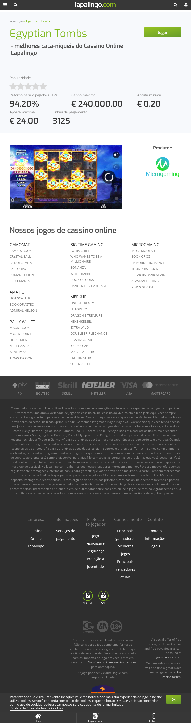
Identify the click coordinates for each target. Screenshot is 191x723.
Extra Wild (79, 327)
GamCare (94, 662)
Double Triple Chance (88, 333)
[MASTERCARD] (160, 385)
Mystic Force (21, 333)
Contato (155, 530)
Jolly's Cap (79, 345)
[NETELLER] (98, 385)
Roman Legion (22, 275)
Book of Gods (82, 279)
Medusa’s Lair (21, 346)
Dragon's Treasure (86, 315)
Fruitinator (80, 358)
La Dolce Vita (21, 262)
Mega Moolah (143, 250)
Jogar (163, 32)
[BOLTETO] (43, 385)
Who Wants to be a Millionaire (86, 259)
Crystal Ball (20, 256)
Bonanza (78, 267)
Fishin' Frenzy (82, 303)
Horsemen (18, 340)
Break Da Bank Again (148, 275)
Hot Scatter (20, 298)
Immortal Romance (148, 262)
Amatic (17, 292)
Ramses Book (21, 250)
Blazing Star (81, 339)
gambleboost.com (168, 657)
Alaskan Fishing (145, 281)
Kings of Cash (143, 287)
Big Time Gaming (87, 244)
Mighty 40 (18, 352)
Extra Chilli (80, 250)
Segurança (95, 551)
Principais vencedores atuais (125, 569)
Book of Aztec (22, 304)
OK (174, 700)
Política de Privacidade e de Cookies (36, 708)
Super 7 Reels (81, 364)
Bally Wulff (22, 322)
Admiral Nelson (23, 310)
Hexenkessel (81, 321)
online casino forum (171, 674)
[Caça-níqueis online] (162, 170)
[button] (5, 5)
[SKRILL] (67, 385)
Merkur (78, 297)
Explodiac (18, 268)
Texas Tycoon (21, 358)
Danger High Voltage (88, 286)
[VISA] (129, 385)
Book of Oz (140, 256)
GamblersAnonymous (121, 662)
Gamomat (20, 244)
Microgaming (145, 244)
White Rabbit (81, 273)
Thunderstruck (144, 268)
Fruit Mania (20, 281)
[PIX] (20, 385)
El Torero (78, 309)
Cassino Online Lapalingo (36, 538)
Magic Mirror (82, 352)
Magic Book (20, 327)
